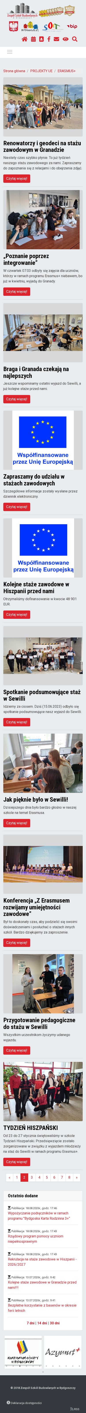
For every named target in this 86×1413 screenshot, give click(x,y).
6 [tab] (39, 1366)
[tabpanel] (23, 1352)
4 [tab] (26, 1366)
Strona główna (14, 71)
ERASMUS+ (67, 71)
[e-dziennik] (41, 39)
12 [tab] (79, 1366)
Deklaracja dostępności (26, 1403)
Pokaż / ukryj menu (10, 51)
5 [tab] (33, 1366)
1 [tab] (6, 1366)
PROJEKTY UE (41, 71)
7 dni (30, 1323)
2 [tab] (13, 1366)
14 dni (42, 1323)
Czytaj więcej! (16, 178)
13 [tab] (43, 1372)
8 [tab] (53, 1366)
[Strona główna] (24, 39)
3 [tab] (20, 1366)
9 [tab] (59, 1366)
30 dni (55, 1323)
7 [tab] (46, 1366)
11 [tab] (73, 1366)
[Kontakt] (56, 39)
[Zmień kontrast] (65, 39)
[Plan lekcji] (33, 39)
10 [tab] (66, 1366)
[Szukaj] (74, 39)
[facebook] (49, 39)
